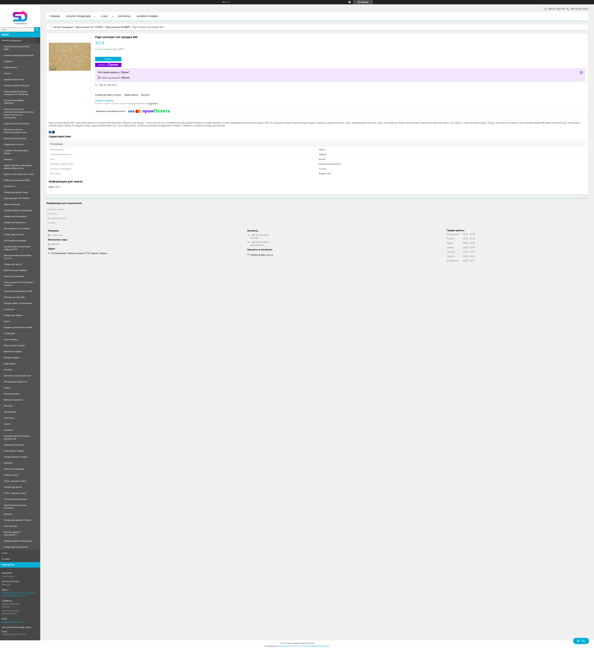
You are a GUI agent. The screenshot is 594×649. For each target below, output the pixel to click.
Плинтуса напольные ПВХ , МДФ (17, 48)
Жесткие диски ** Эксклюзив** (12, 533)
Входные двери (11, 357)
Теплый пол (9, 186)
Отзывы (6, 559)
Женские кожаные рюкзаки (17, 375)
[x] (53, 133)
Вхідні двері (9, 363)
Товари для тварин (13, 315)
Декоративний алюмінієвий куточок (17, 257)
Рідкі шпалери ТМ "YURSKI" (17, 198)
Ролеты (7, 73)
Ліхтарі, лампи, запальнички (18, 303)
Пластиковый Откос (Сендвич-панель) (19, 283)
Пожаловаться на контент (288, 646)
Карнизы (8, 462)
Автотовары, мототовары (17, 228)
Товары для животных (15, 222)
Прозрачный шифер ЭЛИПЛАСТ (14, 101)
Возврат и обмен (147, 16)
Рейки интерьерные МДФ (16, 180)
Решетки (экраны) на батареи (19, 55)
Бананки (8, 429)
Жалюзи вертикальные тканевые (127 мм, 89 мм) (16, 93)
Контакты (124, 16)
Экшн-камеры (11, 339)
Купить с (103, 64)
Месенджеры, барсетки (15, 381)
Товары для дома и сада (16, 192)
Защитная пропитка (14, 79)
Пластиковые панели (14, 345)
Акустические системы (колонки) (15, 506)
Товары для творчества (16, 546)
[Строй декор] (20, 14)
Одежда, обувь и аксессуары (18, 210)
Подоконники (10, 67)
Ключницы (9, 417)
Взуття (7, 321)
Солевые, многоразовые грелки (16, 152)
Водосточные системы (15, 138)
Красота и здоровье (14, 276)
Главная (55, 16)
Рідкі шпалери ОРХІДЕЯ (118, 27)
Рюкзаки (8, 405)
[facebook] (50, 133)
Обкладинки (10, 411)
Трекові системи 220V (14, 297)
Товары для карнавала (15, 216)
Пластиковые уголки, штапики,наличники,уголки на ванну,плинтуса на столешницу (19, 113)
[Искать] (37, 29)
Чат (583, 641)
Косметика (9, 309)
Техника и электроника (15, 499)
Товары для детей (13, 264)
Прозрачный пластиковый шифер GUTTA (17, 248)
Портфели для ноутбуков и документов (17, 437)
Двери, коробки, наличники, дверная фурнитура (18, 166)
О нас (4, 553)
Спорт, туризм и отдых (15, 481)
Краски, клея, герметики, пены (19, 174)
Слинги (7, 423)
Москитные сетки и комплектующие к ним (15, 131)
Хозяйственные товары (16, 456)
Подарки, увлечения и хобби (18, 327)
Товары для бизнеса (14, 234)
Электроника (10, 526)
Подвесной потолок (14, 144)
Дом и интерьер (12, 204)
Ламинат (8, 61)
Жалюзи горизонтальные (16, 85)
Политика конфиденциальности (315, 646)
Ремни (7, 387)
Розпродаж (9, 333)
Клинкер (8, 369)
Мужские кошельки (13, 399)
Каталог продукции (11, 40)
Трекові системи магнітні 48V (18, 291)
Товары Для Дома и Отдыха (17, 520)
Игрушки (8, 159)
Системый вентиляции (15, 240)
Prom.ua (310, 643)
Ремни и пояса (11, 475)
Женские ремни (11, 393)
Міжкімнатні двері (13, 351)
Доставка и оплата (56, 218)
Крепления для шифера (15, 270)
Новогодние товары (14, 450)
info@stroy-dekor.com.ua (14, 622)
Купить (108, 59)
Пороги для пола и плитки (16, 123)
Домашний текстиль (14, 444)
